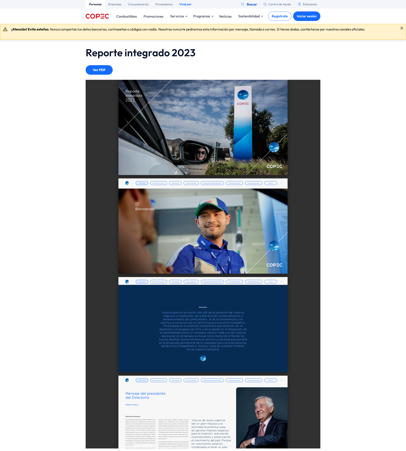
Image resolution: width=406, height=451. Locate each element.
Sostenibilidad (249, 16)
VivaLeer (185, 4)
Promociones (153, 16)
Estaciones (310, 4)
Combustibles (126, 16)
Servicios (177, 16)
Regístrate (280, 16)
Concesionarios (138, 4)
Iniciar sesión (307, 16)
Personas (95, 4)
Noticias (225, 16)
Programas (201, 16)
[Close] (401, 28)
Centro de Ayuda (280, 4)
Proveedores (164, 4)
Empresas (114, 4)
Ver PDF (99, 70)
